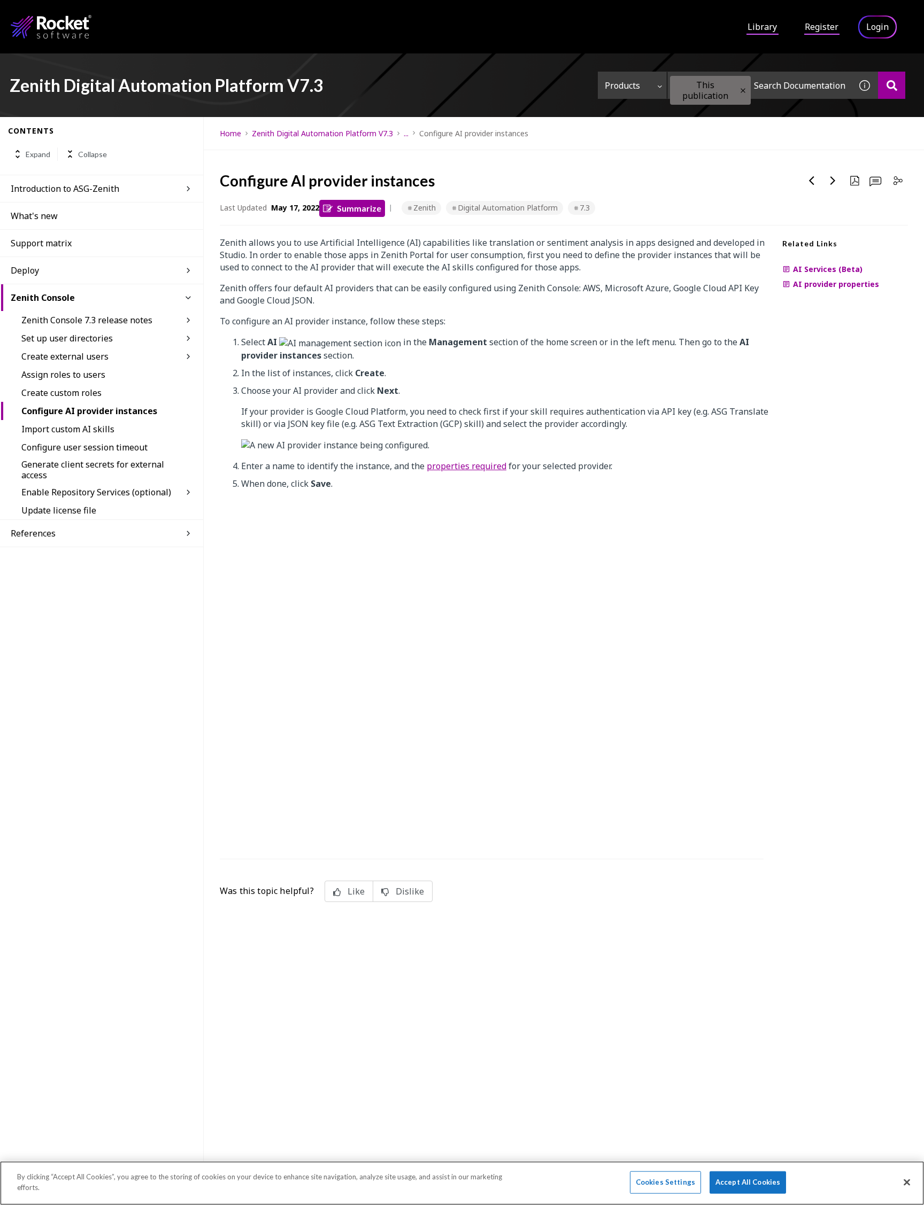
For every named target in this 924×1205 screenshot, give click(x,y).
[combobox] (759, 85)
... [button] (406, 133)
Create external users (65, 356)
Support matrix (41, 243)
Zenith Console (43, 298)
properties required (466, 466)
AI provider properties (836, 284)
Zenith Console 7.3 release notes (86, 320)
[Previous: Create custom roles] (811, 180)
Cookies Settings (665, 1182)
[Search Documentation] (891, 85)
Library (762, 27)
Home (230, 133)
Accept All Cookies (747, 1182)
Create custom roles (61, 393)
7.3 (585, 208)
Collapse (92, 154)
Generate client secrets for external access (92, 469)
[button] (743, 91)
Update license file (58, 510)
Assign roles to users (63, 374)
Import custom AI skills (67, 429)
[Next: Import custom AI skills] (833, 180)
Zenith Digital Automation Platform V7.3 (322, 133)
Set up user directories (67, 338)
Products (622, 85)
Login (877, 27)
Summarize (359, 208)
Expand (38, 154)
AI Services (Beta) (828, 269)
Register (821, 27)
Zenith (424, 208)
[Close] (907, 1182)
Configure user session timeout (84, 447)
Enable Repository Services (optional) (96, 492)
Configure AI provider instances (89, 411)
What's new (34, 216)
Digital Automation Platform (508, 208)
